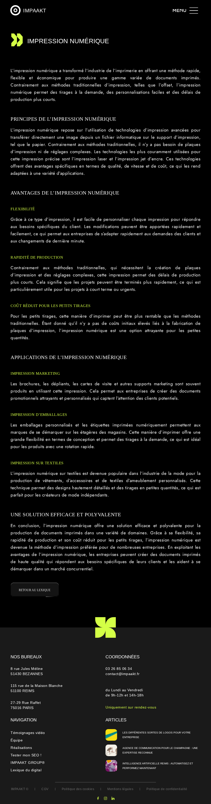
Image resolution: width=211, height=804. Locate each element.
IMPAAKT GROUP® (28, 763)
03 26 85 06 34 (119, 669)
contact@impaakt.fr (122, 674)
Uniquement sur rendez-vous (131, 707)
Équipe (17, 740)
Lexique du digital (26, 770)
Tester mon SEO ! (26, 755)
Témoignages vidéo (28, 733)
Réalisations (21, 748)
